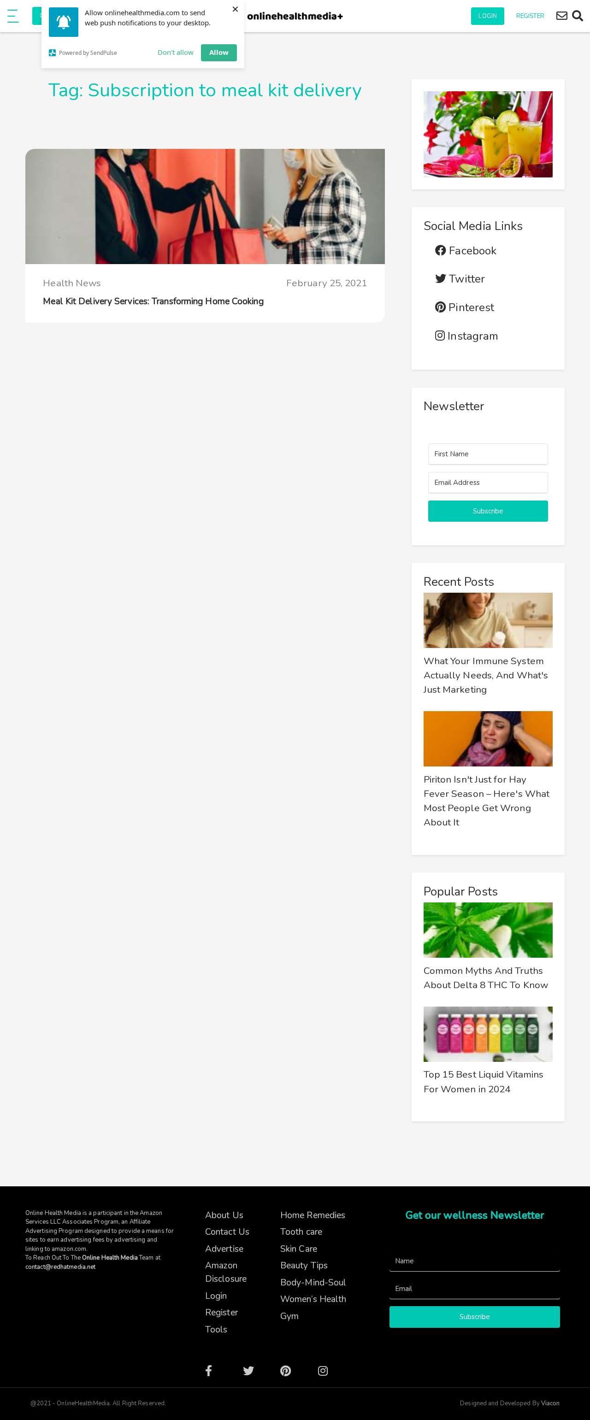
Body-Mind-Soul (313, 1283)
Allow (219, 52)
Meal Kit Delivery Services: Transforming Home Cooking (153, 301)
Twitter (465, 279)
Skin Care (298, 1249)
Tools (216, 1330)
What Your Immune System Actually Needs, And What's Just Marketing (486, 675)
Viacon (550, 1403)
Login (487, 16)
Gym (289, 1316)
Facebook (471, 251)
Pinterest (470, 307)
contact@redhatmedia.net (60, 1267)
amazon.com (69, 1249)
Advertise (224, 1249)
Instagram (471, 336)
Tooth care (301, 1232)
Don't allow (176, 52)
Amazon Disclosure (226, 1272)
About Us (224, 1215)
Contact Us (227, 1232)
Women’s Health (313, 1299)
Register (530, 16)
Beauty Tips (304, 1266)
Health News (72, 283)
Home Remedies (312, 1215)
